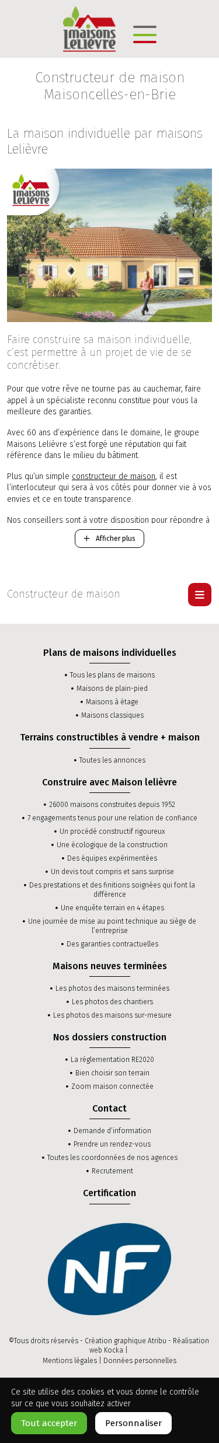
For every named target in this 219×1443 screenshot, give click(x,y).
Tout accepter (49, 1423)
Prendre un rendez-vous (112, 1144)
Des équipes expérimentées (112, 858)
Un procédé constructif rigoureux (112, 831)
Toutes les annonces (112, 760)
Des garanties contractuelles (112, 944)
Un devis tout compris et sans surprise (112, 872)
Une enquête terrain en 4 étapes (112, 908)
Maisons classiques (112, 715)
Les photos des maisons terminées (112, 988)
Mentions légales (70, 1361)
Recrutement (112, 1171)
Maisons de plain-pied (112, 688)
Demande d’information (112, 1131)
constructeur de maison (113, 476)
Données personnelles (139, 1361)
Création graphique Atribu (125, 1341)
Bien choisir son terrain (112, 1073)
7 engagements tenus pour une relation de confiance (112, 818)
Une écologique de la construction (112, 845)
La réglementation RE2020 (112, 1060)
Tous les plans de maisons (112, 675)
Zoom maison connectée (112, 1086)
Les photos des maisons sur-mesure (112, 1015)
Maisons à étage (112, 702)
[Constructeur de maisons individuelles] (89, 28)
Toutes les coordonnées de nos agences (112, 1158)
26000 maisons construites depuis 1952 (112, 805)
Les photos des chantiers (112, 1002)
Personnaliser (133, 1423)
